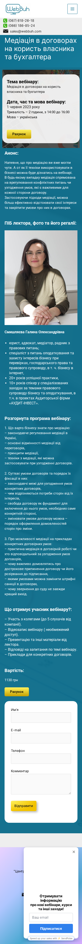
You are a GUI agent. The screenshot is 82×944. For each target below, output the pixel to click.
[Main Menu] (72, 9)
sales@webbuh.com (25, 31)
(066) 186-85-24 (21, 26)
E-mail (16, 730)
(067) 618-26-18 (21, 21)
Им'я (14, 710)
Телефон (18, 751)
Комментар (20, 771)
